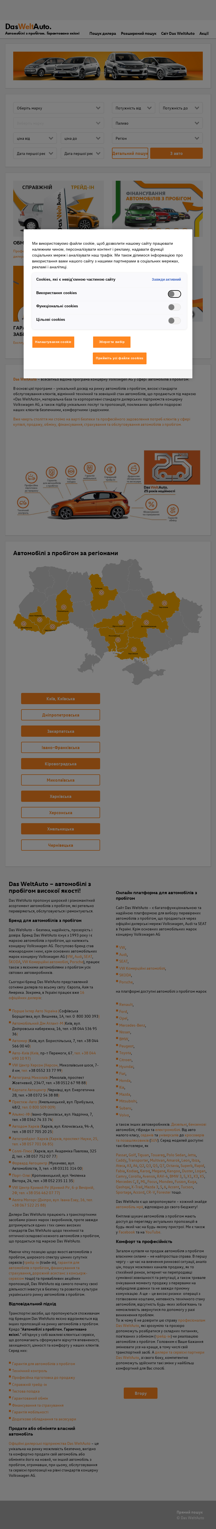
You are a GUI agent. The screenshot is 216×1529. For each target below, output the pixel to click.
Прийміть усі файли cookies (119, 358)
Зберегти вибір (112, 342)
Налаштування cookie (53, 342)
